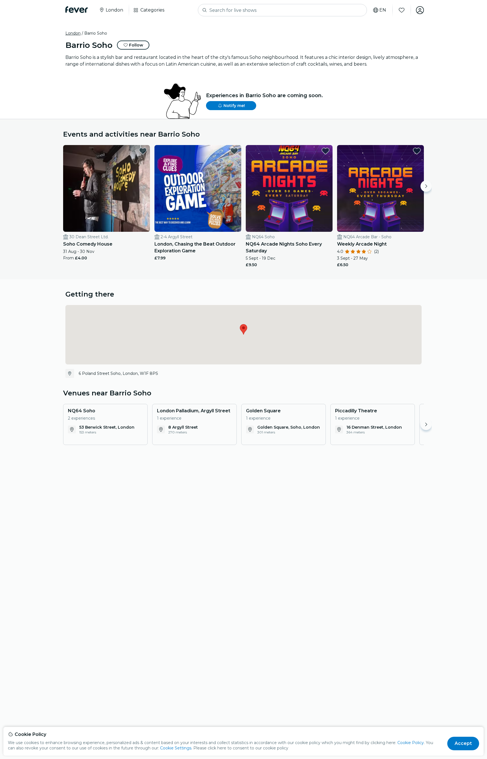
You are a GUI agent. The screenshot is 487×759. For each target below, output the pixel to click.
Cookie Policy (410, 742)
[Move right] (426, 186)
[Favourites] (402, 10)
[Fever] (76, 10)
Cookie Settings (175, 748)
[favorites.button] (143, 151)
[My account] (420, 10)
